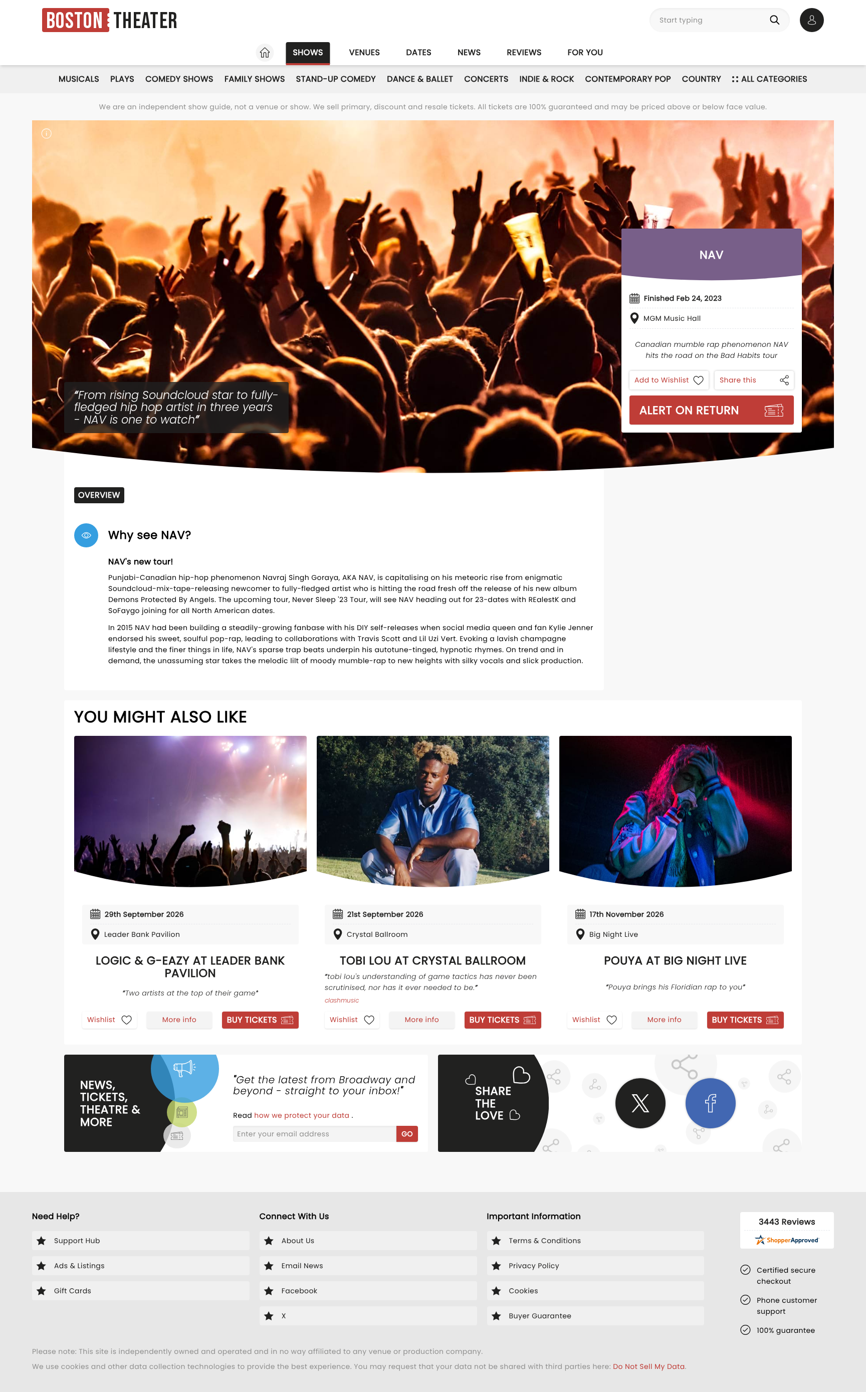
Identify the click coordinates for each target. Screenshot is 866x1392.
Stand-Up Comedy (336, 79)
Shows (308, 52)
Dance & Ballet (420, 79)
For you (585, 52)
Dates (418, 52)
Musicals (79, 79)
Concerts (486, 79)
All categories (774, 79)
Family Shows (255, 79)
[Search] (777, 20)
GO (407, 1134)
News (469, 52)
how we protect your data (302, 1115)
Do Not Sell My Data (649, 1366)
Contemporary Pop (628, 79)
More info (179, 1020)
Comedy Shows (179, 79)
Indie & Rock (547, 79)
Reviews (524, 52)
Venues (364, 52)
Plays (122, 79)
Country (701, 79)
